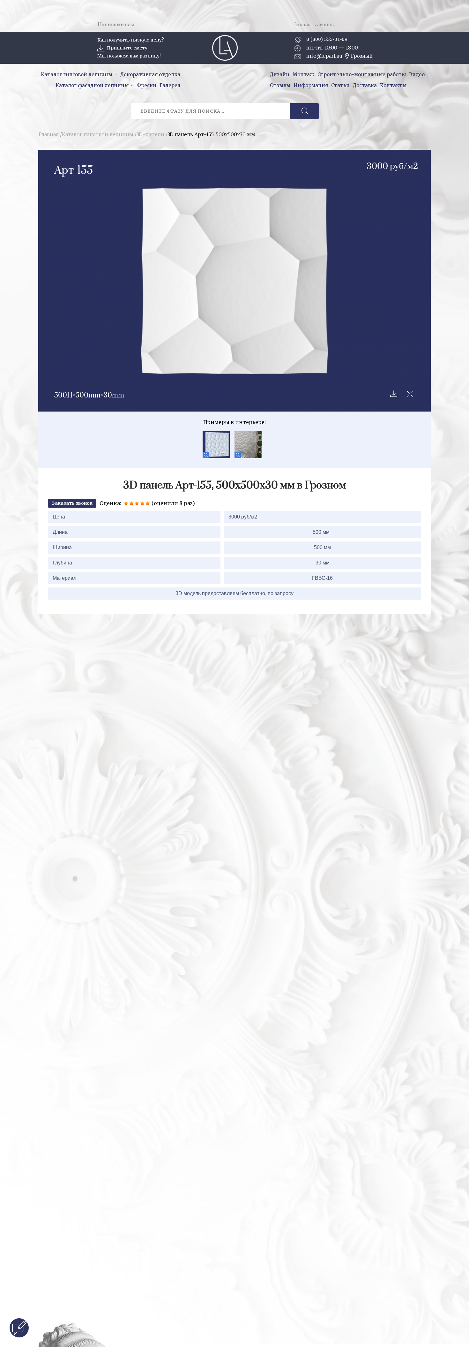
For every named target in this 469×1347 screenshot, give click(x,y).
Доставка (365, 85)
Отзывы (280, 85)
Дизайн (279, 75)
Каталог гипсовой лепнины (76, 75)
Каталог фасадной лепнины (92, 85)
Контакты (393, 85)
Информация (311, 85)
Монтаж (303, 75)
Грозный (362, 56)
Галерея (170, 85)
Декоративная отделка (150, 75)
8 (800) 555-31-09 (326, 39)
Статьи (340, 85)
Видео (417, 75)
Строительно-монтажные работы (361, 75)
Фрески (146, 85)
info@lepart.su (324, 56)
